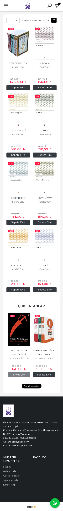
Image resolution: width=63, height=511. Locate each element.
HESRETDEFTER (18, 198)
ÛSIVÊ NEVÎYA (45, 198)
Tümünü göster (31, 386)
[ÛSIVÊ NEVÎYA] (45, 177)
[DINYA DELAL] (18, 245)
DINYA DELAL (18, 265)
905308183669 (11, 438)
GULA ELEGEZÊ (18, 130)
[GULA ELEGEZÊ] (18, 110)
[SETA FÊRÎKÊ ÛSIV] (18, 43)
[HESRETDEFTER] (18, 177)
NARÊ (45, 265)
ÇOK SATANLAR (31, 306)
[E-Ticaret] (31, 506)
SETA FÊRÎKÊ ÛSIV (18, 63)
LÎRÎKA (45, 130)
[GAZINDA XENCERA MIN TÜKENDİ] (19, 330)
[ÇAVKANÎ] (45, 43)
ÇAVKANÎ (45, 63)
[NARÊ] (45, 245)
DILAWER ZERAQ (44, 358)
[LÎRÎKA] (45, 110)
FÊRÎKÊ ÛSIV (18, 67)
